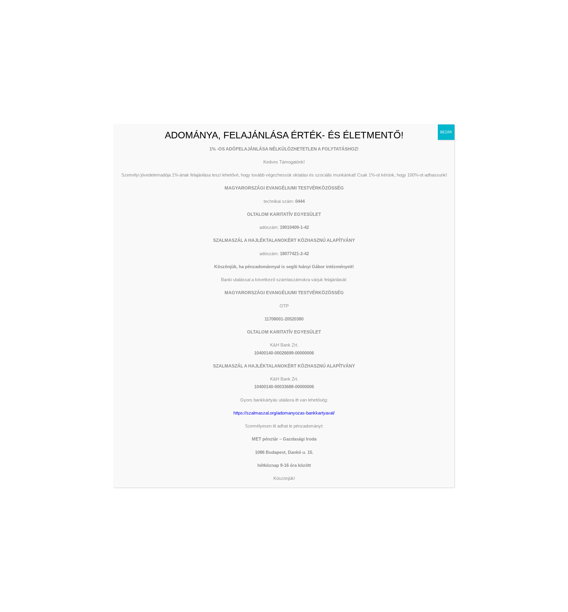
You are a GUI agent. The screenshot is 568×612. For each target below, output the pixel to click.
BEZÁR (446, 132)
